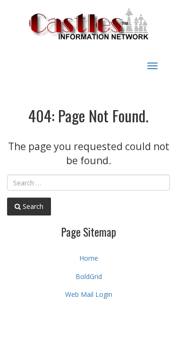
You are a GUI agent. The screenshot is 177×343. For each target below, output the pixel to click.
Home (88, 258)
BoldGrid (89, 276)
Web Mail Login (88, 294)
